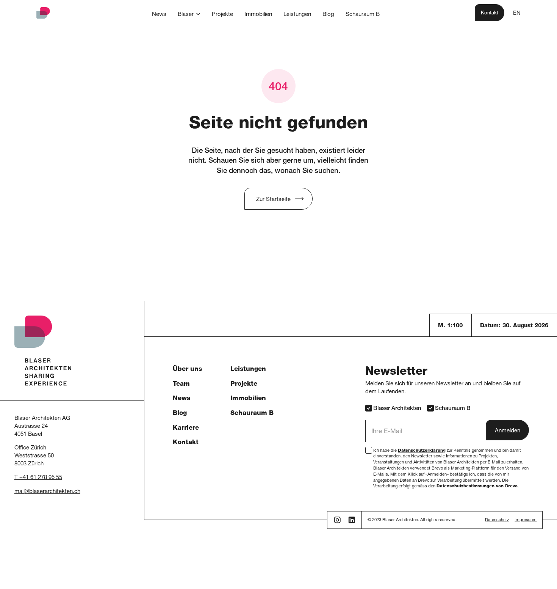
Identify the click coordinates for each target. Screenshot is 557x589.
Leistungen (248, 369)
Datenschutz (497, 520)
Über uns (187, 369)
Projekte (243, 384)
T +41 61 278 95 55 (38, 478)
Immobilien (248, 399)
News (181, 399)
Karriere (186, 428)
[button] (189, 14)
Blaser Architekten (397, 409)
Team (181, 384)
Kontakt (186, 443)
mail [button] (19, 492)
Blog (180, 413)
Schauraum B (252, 413)
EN (517, 13)
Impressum (526, 520)
